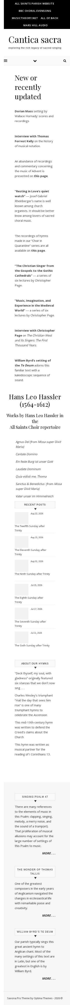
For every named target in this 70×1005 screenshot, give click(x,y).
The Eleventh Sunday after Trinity (30, 552)
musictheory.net (25, 18)
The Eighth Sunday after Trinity (29, 600)
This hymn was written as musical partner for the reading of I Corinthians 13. (33, 749)
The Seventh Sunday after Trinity (30, 624)
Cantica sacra (35, 39)
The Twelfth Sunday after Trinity (30, 528)
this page (38, 250)
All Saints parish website (34, 3)
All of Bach (49, 18)
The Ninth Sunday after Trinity (32, 574)
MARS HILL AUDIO (35, 25)
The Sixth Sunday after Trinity (32, 645)
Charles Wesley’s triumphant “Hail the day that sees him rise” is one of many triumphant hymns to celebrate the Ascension (34, 705)
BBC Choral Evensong (35, 11)
